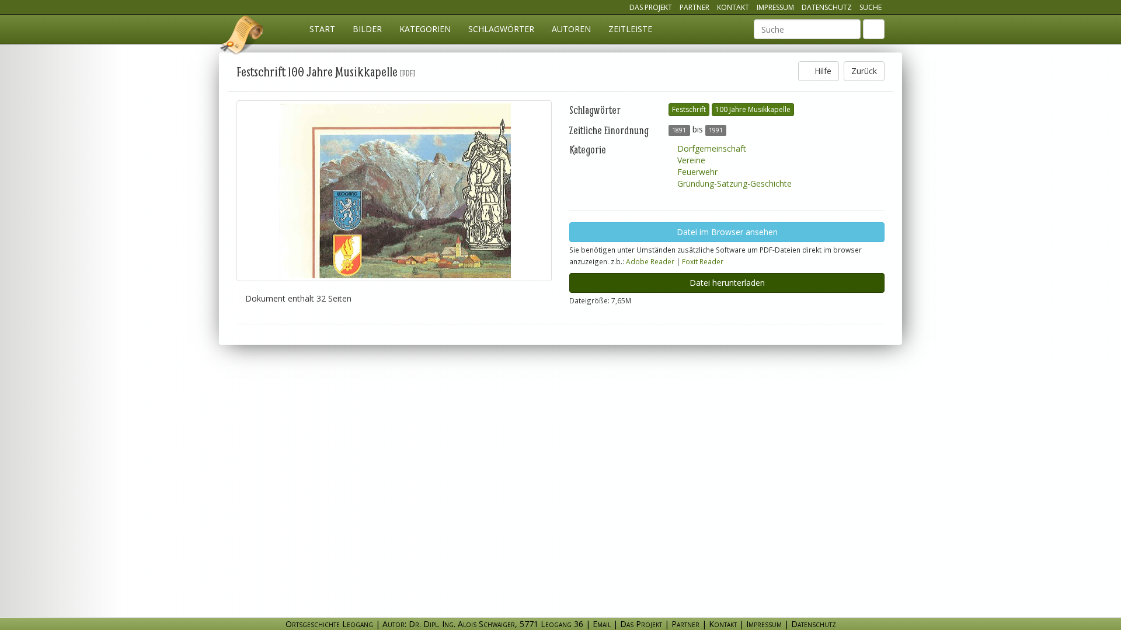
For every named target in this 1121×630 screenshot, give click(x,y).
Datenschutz (827, 7)
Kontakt (733, 7)
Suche (870, 7)
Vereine (690, 160)
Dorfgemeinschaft (710, 148)
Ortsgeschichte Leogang (242, 36)
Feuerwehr (696, 171)
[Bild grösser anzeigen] (394, 190)
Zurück (864, 70)
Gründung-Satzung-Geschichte (733, 183)
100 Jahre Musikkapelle (753, 109)
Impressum (775, 7)
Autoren (571, 28)
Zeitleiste (630, 28)
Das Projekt (650, 7)
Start (322, 28)
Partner (694, 7)
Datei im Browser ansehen (727, 231)
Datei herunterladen (727, 282)
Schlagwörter (501, 28)
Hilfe (821, 70)
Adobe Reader (650, 261)
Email (602, 623)
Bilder (367, 28)
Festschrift (689, 109)
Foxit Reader (702, 261)
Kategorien (425, 28)
